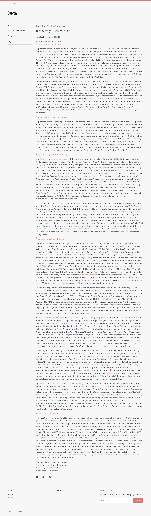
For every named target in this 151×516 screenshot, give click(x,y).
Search (10, 494)
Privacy (10, 497)
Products (20, 36)
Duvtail (20, 511)
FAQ (9, 41)
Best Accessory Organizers (20, 30)
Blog (9, 24)
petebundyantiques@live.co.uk (87, 274)
